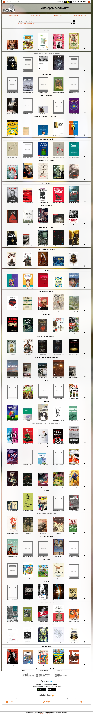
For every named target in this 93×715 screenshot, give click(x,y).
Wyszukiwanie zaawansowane (24, 23)
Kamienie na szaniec (25, 674)
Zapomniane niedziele (42, 675)
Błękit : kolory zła (58, 676)
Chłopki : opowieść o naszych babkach (45, 674)
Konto (25, 1)
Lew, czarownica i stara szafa (43, 673)
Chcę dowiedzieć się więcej (40, 713)
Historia (14, 1)
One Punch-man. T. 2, (58, 673)
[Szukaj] (74, 21)
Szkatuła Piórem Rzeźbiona (80, 15)
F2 (84, 1)
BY (71, 1)
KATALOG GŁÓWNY (13, 15)
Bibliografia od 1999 (57, 15)
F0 (78, 1)
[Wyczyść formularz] (71, 23)
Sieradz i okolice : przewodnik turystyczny (28, 673)
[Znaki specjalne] (74, 23)
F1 (81, 1)
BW (65, 1)
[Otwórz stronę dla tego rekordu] (12, 44)
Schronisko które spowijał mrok (43, 676)
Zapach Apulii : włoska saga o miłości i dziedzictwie (63, 675)
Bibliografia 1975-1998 (35, 15)
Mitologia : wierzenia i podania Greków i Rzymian (29, 675)
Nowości (9, 1)
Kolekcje (32, 23)
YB (68, 1)
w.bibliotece (40, 698)
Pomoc (19, 1)
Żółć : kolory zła (57, 674)
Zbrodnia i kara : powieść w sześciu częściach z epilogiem (31, 676)
